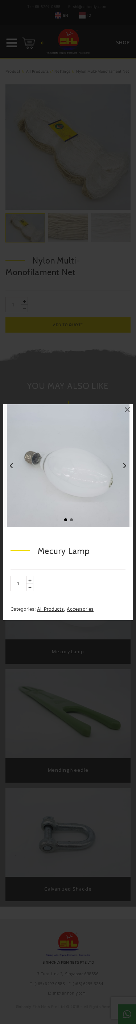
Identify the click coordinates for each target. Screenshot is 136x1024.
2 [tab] (71, 519)
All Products (50, 609)
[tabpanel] (68, 465)
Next (125, 466)
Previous (11, 466)
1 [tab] (65, 519)
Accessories (80, 609)
